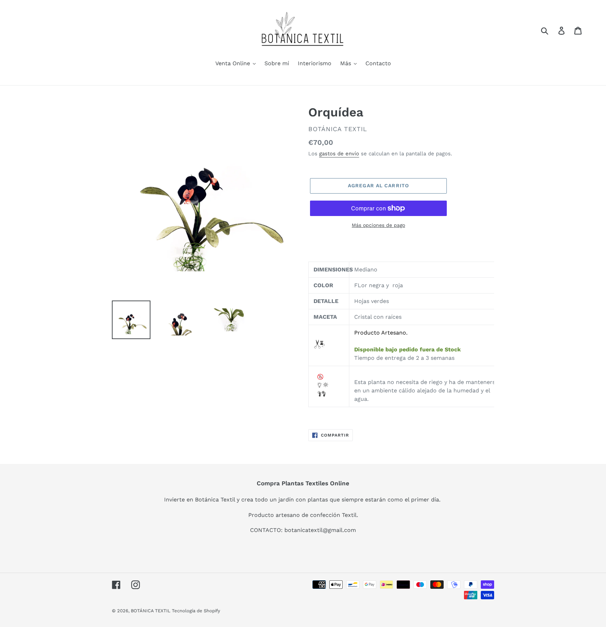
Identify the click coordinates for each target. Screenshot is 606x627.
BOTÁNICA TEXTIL (151, 610)
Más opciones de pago (378, 225)
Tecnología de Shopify (196, 610)
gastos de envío (339, 153)
